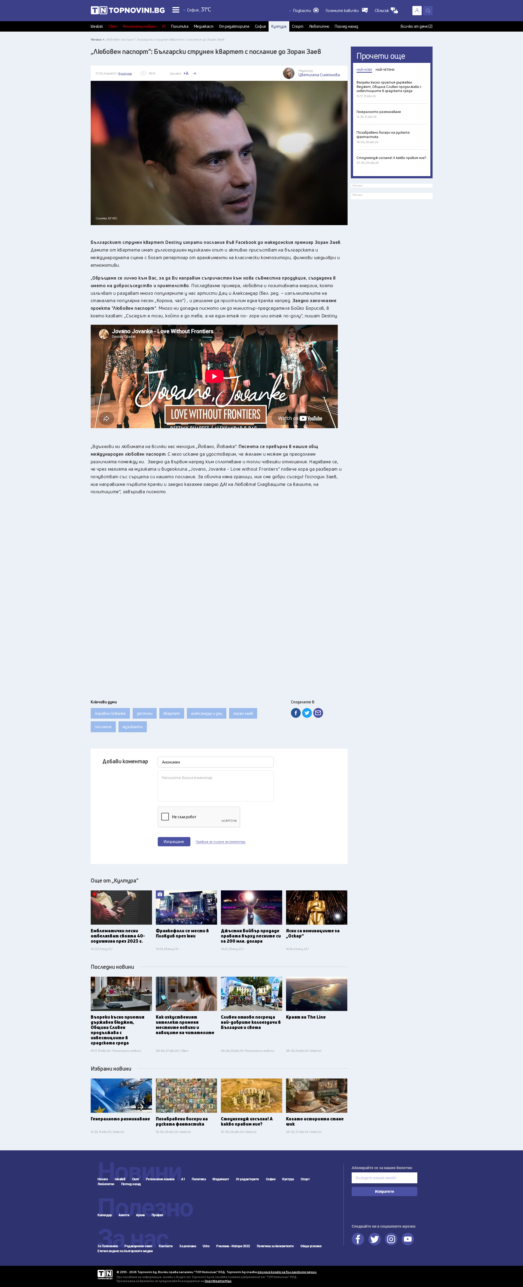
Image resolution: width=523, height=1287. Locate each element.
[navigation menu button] (175, 9)
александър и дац (206, 713)
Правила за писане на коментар (220, 841)
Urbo (206, 1246)
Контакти (165, 1246)
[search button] (428, 10)
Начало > (97, 39)
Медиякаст (204, 26)
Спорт (297, 26)
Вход (417, 10)
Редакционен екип (138, 1246)
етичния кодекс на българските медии (287, 1272)
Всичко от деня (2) (417, 26)
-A (194, 73)
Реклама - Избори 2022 (233, 1246)
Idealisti (97, 26)
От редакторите (234, 26)
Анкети (123, 1215)
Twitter (374, 1239)
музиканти (133, 726)
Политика (179, 26)
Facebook (358, 1239)
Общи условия (310, 1246)
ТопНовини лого (128, 11)
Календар (105, 1215)
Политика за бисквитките (275, 1246)
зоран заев (243, 713)
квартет (171, 713)
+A (185, 73)
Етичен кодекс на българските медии (125, 1251)
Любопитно (319, 26)
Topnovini (105, 1274)
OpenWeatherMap (218, 1281)
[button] (306, 10)
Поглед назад (346, 26)
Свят (112, 26)
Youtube (408, 1239)
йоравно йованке (110, 713)
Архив (140, 1215)
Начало (103, 1179)
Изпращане (174, 841)
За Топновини (108, 1246)
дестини (145, 713)
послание (103, 726)
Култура (279, 26)
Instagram (391, 1239)
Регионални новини (140, 26)
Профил (157, 1215)
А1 (164, 26)
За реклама (187, 1246)
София (260, 26)
